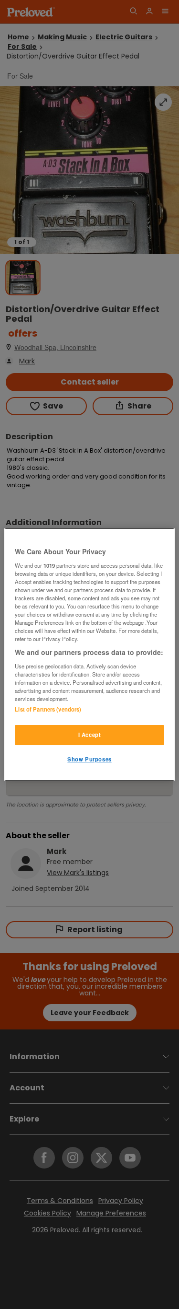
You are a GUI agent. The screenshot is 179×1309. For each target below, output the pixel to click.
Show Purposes (89, 759)
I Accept (89, 734)
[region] (89, 654)
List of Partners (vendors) (48, 709)
